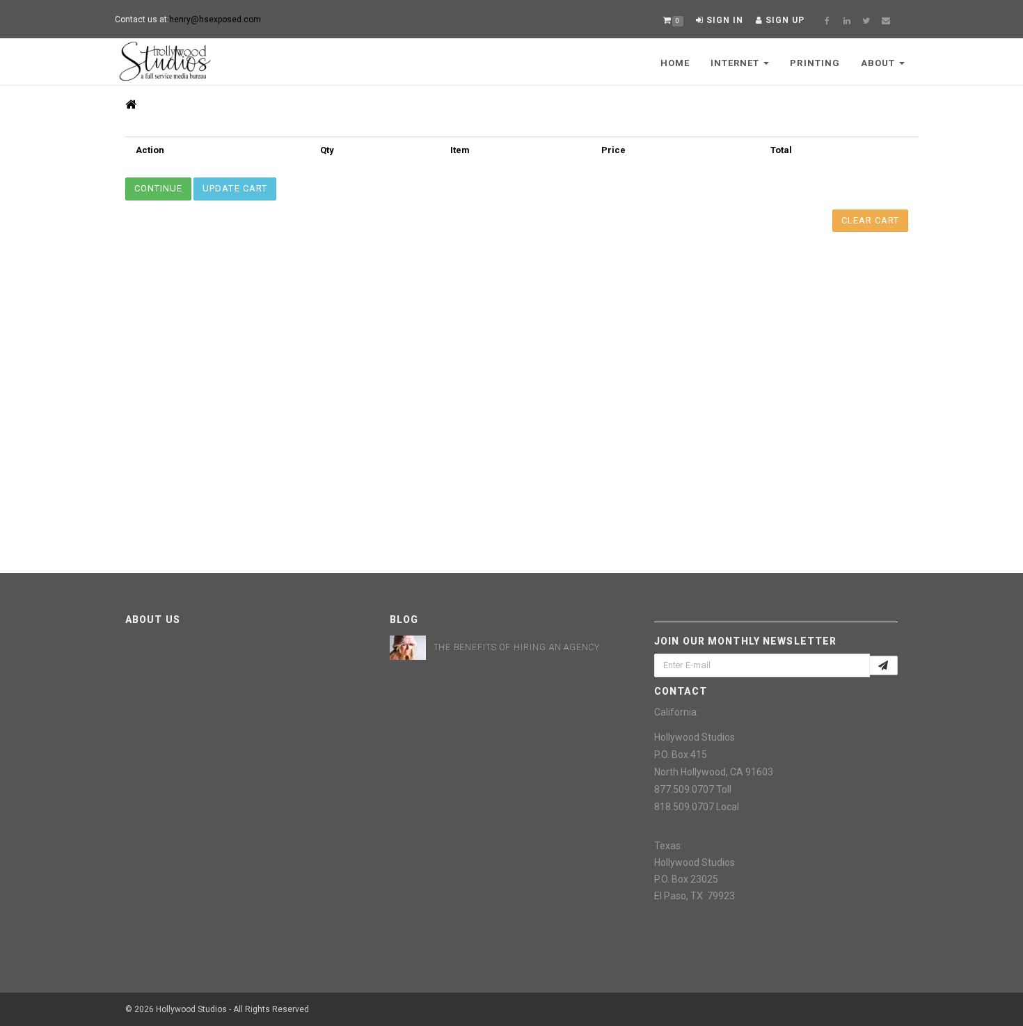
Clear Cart (870, 220)
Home (675, 63)
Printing (814, 63)
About (879, 63)
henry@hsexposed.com (215, 19)
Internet (736, 63)
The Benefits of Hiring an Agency (517, 647)
